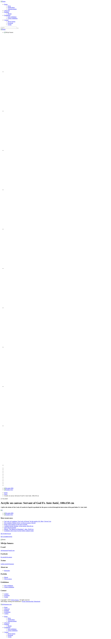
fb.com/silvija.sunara (6, 557)
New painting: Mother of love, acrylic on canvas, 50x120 (19, 523)
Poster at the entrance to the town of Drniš (15, 524)
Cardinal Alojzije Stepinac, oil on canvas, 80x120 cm (18, 526)
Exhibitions (7, 15)
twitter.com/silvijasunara (7, 564)
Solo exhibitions (12, 17)
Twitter (10, 24)
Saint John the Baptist (10, 527)
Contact (6, 20)
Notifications (11, 7)
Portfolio (6, 12)
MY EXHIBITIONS (6, 536)
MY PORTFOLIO (6, 533)
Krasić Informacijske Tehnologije (31, 601)
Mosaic (10, 13)
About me (7, 10)
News (9, 6)
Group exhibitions (13, 18)
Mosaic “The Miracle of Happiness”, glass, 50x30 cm (18, 529)
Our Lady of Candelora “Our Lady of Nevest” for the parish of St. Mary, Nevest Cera (27, 521)
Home (6, 4)
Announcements (12, 9)
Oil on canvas (8, 579)
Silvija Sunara (11, 21)
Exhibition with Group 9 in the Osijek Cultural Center (19, 530)
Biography (7, 570)
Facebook (10, 23)
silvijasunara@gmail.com (7, 550)
